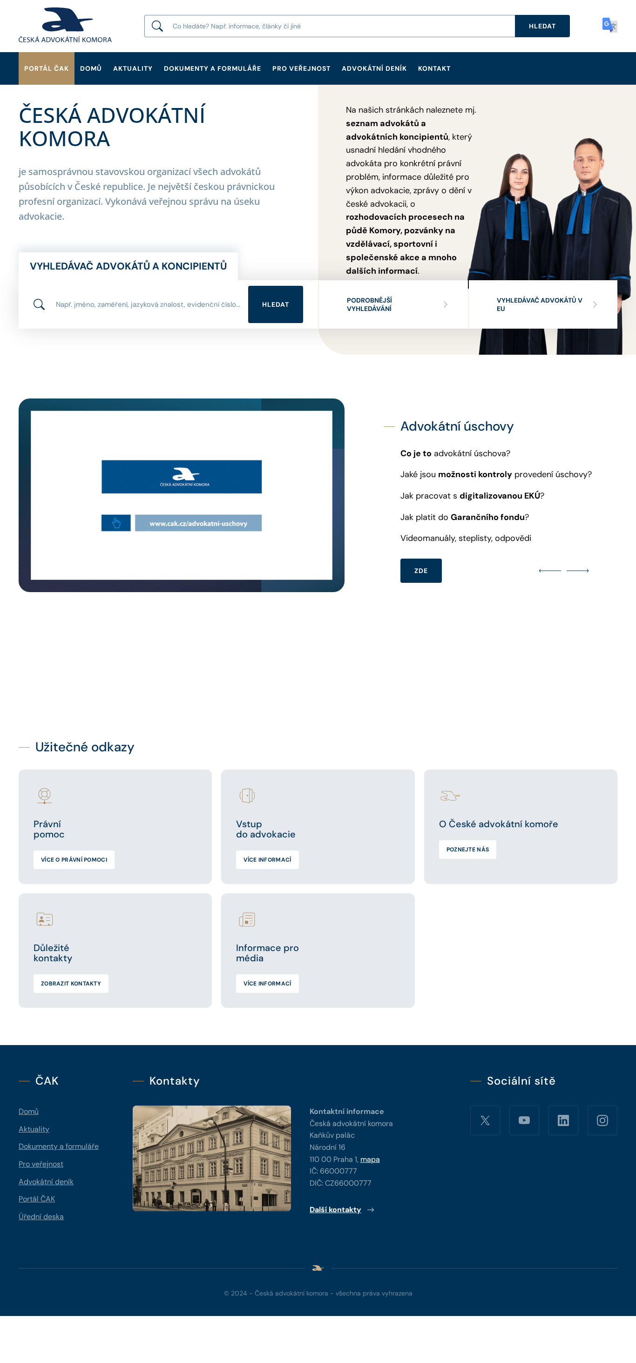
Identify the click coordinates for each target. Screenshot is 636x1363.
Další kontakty (335, 1210)
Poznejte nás (468, 849)
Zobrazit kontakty (71, 983)
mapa (370, 1159)
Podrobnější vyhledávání (369, 304)
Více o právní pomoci (74, 860)
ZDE (570, 572)
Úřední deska (41, 1216)
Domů (91, 68)
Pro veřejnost (301, 68)
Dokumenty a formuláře (212, 68)
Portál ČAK (46, 68)
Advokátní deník (374, 68)
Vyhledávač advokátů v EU (539, 304)
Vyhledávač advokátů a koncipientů (128, 266)
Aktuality (133, 68)
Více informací (267, 860)
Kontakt (434, 68)
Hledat (275, 304)
